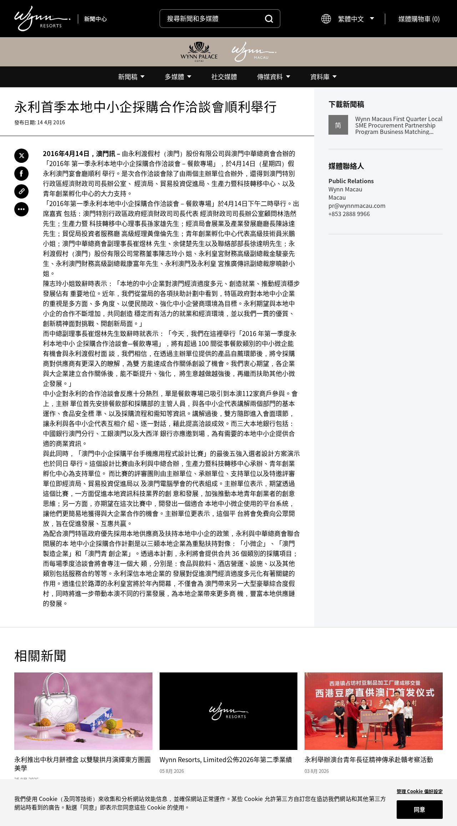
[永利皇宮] (199, 52)
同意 (419, 809)
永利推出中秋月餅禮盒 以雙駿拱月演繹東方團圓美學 (82, 764)
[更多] (21, 209)
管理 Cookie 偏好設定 (420, 791)
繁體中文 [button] (351, 19)
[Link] (21, 191)
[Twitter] (21, 156)
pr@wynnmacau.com (357, 205)
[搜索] (269, 18)
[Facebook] (21, 173)
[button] (419, 18)
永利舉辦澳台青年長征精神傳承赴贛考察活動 (369, 759)
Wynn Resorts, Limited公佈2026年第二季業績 (226, 759)
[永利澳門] (254, 52)
